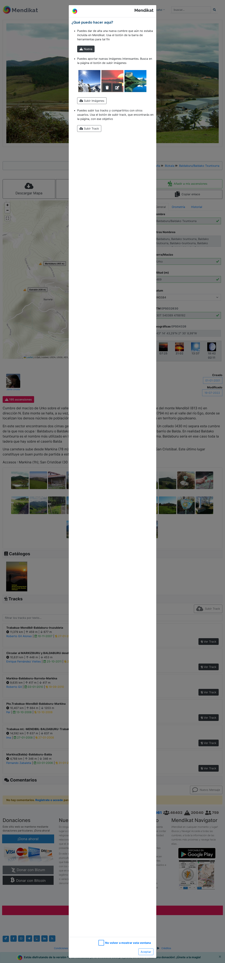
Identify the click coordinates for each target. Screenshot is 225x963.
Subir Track (91, 128)
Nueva (87, 49)
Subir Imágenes (93, 100)
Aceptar (146, 951)
